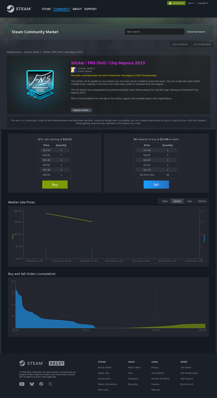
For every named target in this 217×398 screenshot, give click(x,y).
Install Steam (178, 3)
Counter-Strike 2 (32, 52)
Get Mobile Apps (189, 373)
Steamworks (104, 378)
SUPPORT (90, 9)
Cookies (155, 384)
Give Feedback (180, 44)
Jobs (130, 373)
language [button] (202, 3)
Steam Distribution (107, 384)
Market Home (14, 52)
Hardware (133, 378)
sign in (191, 3)
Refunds (155, 389)
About (77, 9)
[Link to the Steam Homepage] (22, 9)
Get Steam (186, 367)
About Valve (134, 367)
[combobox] (154, 31)
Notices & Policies (160, 378)
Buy (55, 184)
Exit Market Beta (202, 44)
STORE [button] (46, 9)
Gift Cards (103, 389)
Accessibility (157, 373)
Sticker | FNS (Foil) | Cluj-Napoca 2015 (63, 52)
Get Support (187, 378)
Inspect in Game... (81, 110)
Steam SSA (103, 373)
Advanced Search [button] (196, 31)
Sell (156, 184)
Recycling (133, 384)
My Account (187, 384)
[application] (108, 237)
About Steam (105, 367)
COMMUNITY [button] (61, 9)
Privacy (155, 367)
